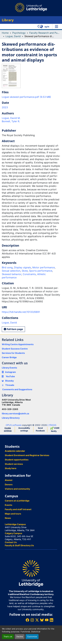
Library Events (9, 367)
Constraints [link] (29, 274)
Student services (14, 464)
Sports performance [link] (40, 270)
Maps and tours (13, 513)
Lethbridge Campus (15, 524)
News (8, 518)
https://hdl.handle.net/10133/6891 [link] (21, 311)
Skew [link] (25, 270)
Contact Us (11, 542)
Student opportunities (16, 459)
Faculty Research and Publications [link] (44, 32)
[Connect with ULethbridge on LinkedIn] (51, 619)
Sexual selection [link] (11, 270)
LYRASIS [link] (51, 425)
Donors (8, 484)
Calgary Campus (13, 533)
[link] (31, 97)
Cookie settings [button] (8, 429)
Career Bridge (9, 357)
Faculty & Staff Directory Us (19, 545)
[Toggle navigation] (56, 26)
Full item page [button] (14, 329)
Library (8, 20)
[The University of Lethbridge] (31, 573)
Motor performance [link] (43, 267)
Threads (9, 385)
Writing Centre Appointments (18, 344)
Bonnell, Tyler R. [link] (11, 121)
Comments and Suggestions (17, 389)
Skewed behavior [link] (11, 274)
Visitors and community (17, 489)
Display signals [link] (22, 267)
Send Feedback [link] (40, 429)
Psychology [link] (19, 32)
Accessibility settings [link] (24, 429)
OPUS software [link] (13, 425)
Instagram (10, 372)
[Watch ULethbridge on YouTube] (46, 619)
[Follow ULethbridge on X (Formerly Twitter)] (37, 619)
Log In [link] (46, 26)
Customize (32, 636)
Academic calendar (15, 451)
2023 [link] (5, 107)
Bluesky (9, 380)
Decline (19, 636)
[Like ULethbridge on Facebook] (27, 619)
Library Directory (11, 418)
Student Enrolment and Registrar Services (27, 455)
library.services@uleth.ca (15, 413)
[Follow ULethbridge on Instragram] (32, 619)
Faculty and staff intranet (18, 509)
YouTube (10, 376)
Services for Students (13, 353)
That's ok (8, 636)
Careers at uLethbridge (17, 500)
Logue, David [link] (13, 36)
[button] (39, 26)
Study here (10, 468)
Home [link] (5, 32)
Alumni (8, 480)
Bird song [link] (7, 267)
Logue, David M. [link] (11, 117)
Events (8, 505)
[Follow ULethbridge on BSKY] (41, 619)
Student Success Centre (15, 348)
